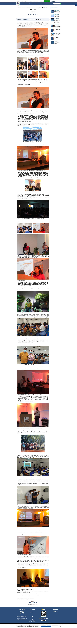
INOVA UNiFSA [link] (27, 1)
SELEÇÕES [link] (42, 1)
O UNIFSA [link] (36, 604)
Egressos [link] (49, 3)
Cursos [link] (33, 3)
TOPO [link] (34, 604)
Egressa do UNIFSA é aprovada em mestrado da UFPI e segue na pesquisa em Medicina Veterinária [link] (57, 26)
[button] (28, 15)
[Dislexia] (40, 19)
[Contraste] (36, 19)
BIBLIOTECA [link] (39, 1)
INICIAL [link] (24, 3)
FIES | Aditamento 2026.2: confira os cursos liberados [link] (57, 38)
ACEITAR (43, 626)
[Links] (43, 19)
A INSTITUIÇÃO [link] (28, 3)
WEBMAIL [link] (36, 1)
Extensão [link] (45, 3)
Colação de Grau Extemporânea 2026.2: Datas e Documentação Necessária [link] (57, 42)
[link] (51, 1)
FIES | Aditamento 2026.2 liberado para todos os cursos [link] (57, 30)
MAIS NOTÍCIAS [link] (54, 45)
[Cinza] (39, 19)
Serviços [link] (37, 3)
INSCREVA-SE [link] (47, 1)
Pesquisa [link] (41, 3)
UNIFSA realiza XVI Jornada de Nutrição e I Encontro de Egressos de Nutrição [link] (57, 12)
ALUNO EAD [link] (31, 1)
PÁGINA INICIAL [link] (30, 604)
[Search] (60, 3)
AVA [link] (33, 1)
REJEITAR (49, 626)
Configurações (36, 626)
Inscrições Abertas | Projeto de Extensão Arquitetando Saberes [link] (57, 16)
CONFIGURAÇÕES (55, 626)
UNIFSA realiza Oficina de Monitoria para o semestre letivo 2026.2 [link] (57, 34)
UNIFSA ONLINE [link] (22, 1)
